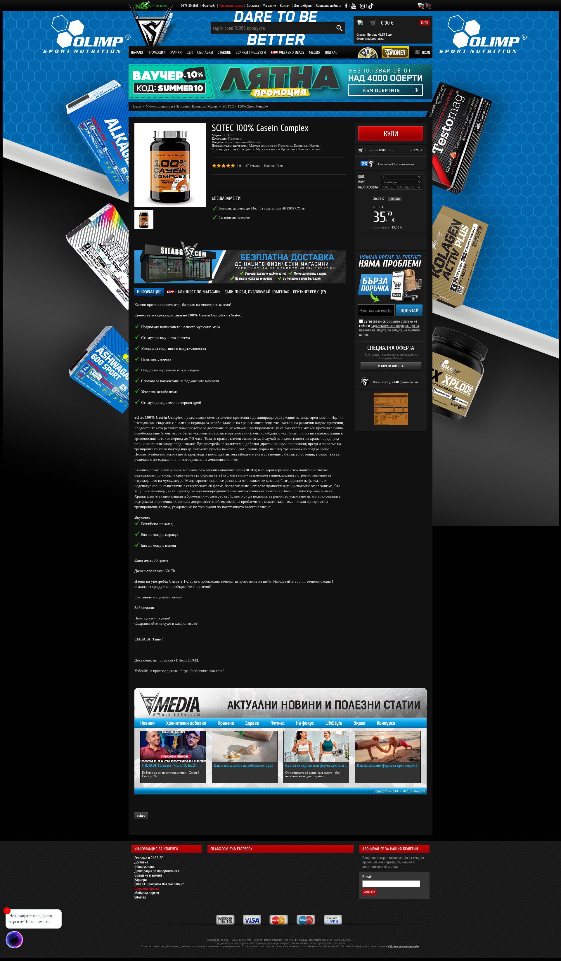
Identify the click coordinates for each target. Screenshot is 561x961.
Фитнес (277, 723)
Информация (149, 292)
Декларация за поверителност (156, 871)
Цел (189, 52)
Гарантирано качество (234, 217)
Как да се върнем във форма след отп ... (316, 765)
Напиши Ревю (273, 165)
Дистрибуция (303, 6)
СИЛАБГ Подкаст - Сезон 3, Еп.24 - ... (172, 765)
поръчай (409, 311)
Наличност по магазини (197, 292)
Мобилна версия (146, 893)
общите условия (401, 321)
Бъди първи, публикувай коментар (256, 292)
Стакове (224, 52)
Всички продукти (251, 52)
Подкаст (332, 52)
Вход (426, 52)
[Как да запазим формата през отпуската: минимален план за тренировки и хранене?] (387, 746)
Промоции (157, 52)
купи (424, 23)
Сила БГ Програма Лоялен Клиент (159, 884)
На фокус (305, 723)
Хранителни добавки (186, 723)
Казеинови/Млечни (205, 106)
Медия (314, 52)
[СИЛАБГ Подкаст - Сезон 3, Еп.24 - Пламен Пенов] (173, 746)
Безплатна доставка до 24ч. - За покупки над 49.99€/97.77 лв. (262, 208)
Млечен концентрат (262, 145)
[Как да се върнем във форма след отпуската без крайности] (316, 746)
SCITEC (228, 135)
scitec (141, 815)
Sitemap (140, 897)
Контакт (285, 6)
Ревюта (255, 165)
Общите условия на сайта (403, 946)
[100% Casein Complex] (170, 165)
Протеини (183, 106)
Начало (137, 52)
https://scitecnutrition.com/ (202, 671)
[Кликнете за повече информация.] (368, 163)
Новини (147, 723)
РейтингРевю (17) (309, 292)
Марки (176, 52)
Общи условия (144, 866)
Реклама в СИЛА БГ (148, 858)
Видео (359, 723)
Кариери (140, 879)
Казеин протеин (309, 149)
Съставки (205, 52)
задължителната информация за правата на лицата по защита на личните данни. (389, 330)
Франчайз (209, 6)
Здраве (252, 723)
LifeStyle (333, 723)
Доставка (253, 6)
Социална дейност (328, 6)
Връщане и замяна (148, 875)
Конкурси (386, 723)
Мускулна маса (266, 149)
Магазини (269, 6)
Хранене (226, 723)
